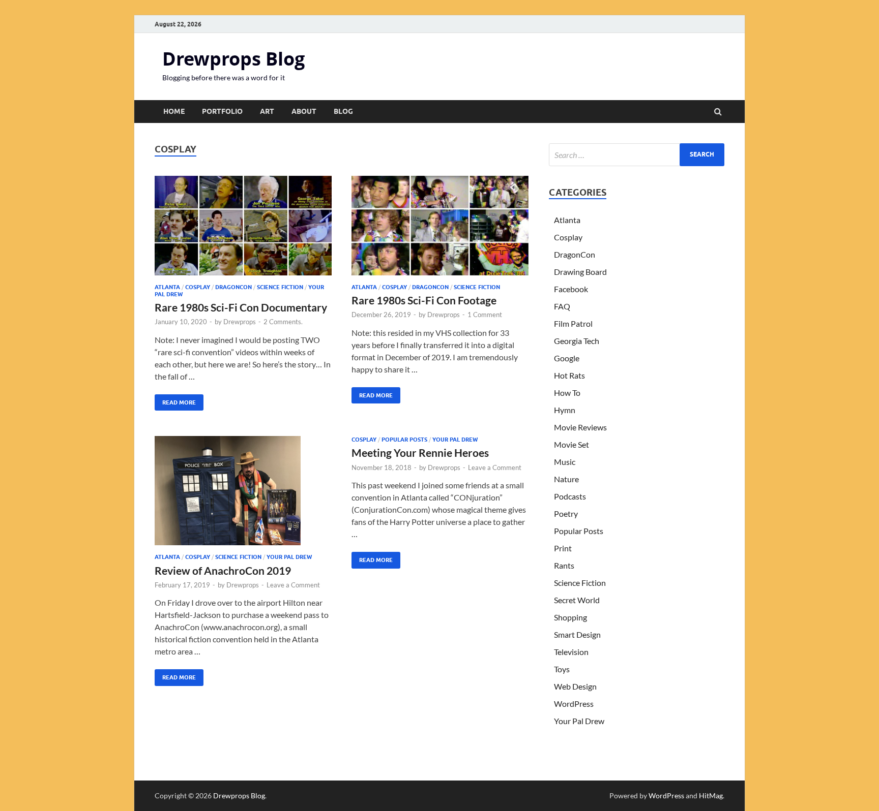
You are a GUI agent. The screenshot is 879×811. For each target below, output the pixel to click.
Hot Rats (569, 375)
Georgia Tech (576, 341)
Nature (566, 479)
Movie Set (571, 444)
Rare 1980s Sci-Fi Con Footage (423, 300)
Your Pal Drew (289, 556)
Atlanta (167, 287)
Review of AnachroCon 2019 (223, 570)
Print (563, 548)
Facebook (571, 289)
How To (567, 392)
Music (564, 461)
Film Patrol (573, 323)
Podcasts (570, 496)
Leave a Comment (293, 585)
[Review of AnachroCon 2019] (243, 494)
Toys (562, 669)
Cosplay (197, 287)
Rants (564, 565)
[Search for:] (636, 154)
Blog (343, 111)
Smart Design (577, 634)
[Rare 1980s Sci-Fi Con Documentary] (243, 230)
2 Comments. (283, 322)
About (303, 111)
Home (174, 111)
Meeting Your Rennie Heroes (420, 452)
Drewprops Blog (233, 58)
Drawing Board (580, 271)
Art (267, 111)
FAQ (562, 306)
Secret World (577, 600)
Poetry (566, 513)
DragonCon (233, 287)
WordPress (574, 703)
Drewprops (239, 322)
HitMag (711, 795)
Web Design (575, 686)
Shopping (570, 617)
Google (566, 358)
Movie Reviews (580, 427)
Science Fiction (280, 287)
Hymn (564, 410)
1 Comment (484, 314)
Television (571, 652)
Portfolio (222, 111)
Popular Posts (404, 439)
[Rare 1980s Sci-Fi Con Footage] (440, 230)
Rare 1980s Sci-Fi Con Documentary (241, 307)
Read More (175, 400)
